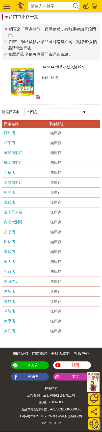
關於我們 (20, 353)
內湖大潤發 (13, 222)
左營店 (9, 202)
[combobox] (50, 6)
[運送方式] (94, 424)
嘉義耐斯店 (13, 182)
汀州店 (9, 133)
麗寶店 (9, 252)
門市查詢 (39, 353)
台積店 (9, 172)
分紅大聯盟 (60, 353)
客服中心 (81, 353)
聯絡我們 (51, 388)
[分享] (94, 411)
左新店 (9, 291)
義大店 (9, 261)
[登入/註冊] (86, 5)
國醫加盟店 (13, 153)
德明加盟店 (13, 162)
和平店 (9, 143)
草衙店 (9, 311)
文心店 (9, 232)
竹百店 (9, 271)
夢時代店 (11, 281)
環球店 (9, 192)
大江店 (9, 331)
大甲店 (9, 321)
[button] (6, 6)
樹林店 (9, 242)
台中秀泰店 (13, 212)
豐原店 (9, 301)
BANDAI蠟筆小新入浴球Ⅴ (63, 67)
